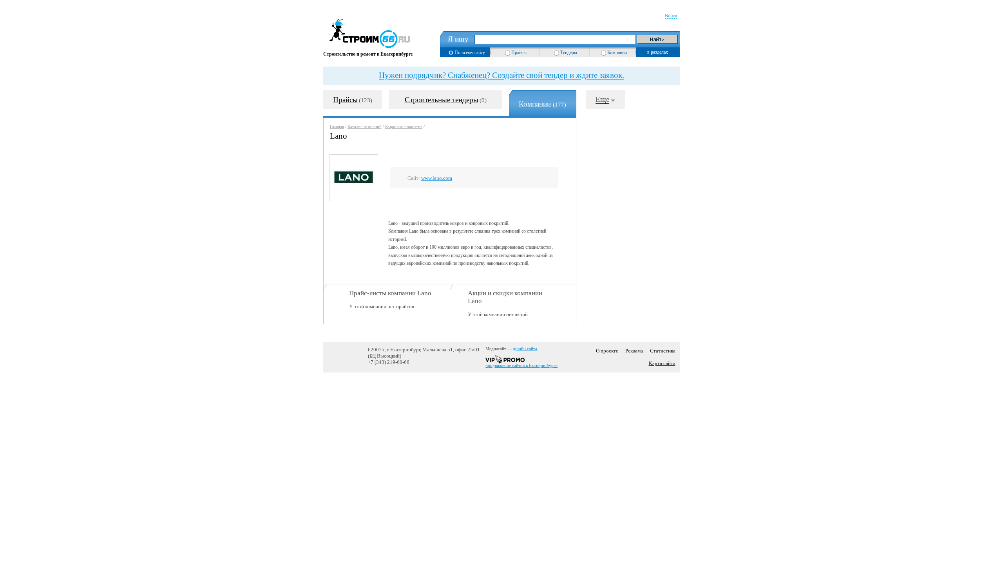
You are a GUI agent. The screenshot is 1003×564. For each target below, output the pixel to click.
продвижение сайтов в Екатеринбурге (521, 365)
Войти (671, 15)
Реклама (634, 351)
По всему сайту (469, 52)
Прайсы (519, 52)
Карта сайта (662, 363)
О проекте (607, 351)
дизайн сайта (525, 349)
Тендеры (568, 52)
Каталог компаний (365, 127)
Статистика (662, 351)
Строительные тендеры (441, 100)
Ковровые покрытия (403, 127)
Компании (617, 52)
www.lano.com (436, 178)
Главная (337, 127)
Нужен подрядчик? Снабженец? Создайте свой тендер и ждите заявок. (501, 75)
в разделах (657, 52)
